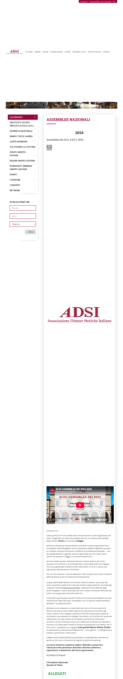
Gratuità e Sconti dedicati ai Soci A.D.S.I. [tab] (22, 124)
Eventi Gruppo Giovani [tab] (18, 154)
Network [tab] (15, 190)
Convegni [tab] (15, 180)
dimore (38, 52)
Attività (68, 52)
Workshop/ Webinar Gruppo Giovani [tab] (21, 168)
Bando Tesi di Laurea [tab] (21, 136)
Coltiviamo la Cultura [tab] (22, 147)
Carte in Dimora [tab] (19, 141)
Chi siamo (29, 52)
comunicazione (56, 52)
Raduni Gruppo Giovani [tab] (22, 160)
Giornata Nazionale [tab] (21, 131)
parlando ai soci (79, 52)
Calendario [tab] (16, 117)
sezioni (45, 52)
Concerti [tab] (15, 185)
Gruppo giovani (94, 52)
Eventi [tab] (13, 174)
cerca (30, 232)
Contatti (106, 52)
